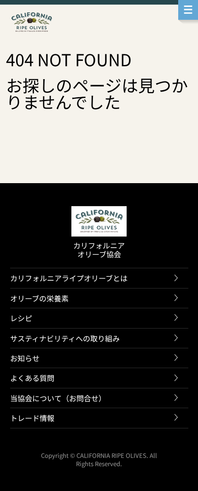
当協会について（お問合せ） (58, 398)
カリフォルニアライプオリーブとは (69, 277)
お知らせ (25, 358)
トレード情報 (32, 417)
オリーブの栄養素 (39, 298)
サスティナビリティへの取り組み (65, 338)
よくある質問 (32, 377)
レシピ (21, 317)
